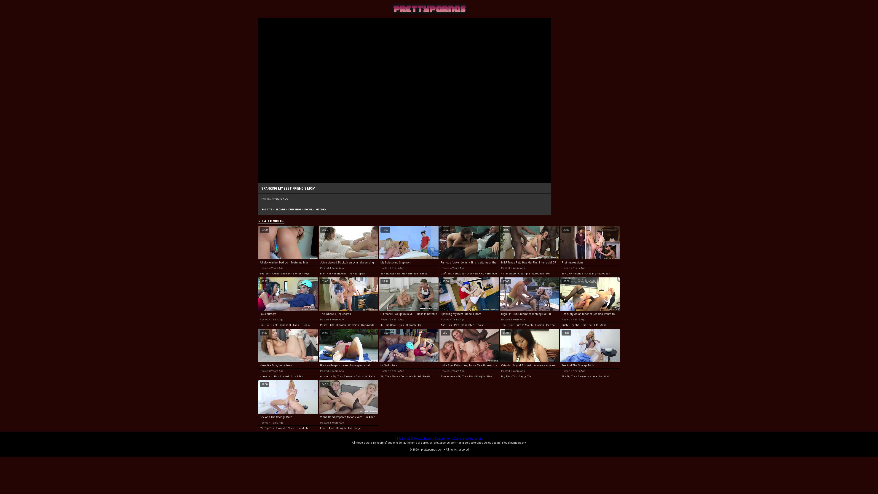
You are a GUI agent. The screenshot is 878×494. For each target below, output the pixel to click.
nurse (593, 376)
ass (443, 325)
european (360, 273)
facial (308, 209)
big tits (267, 209)
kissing (539, 325)
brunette (413, 273)
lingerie (359, 428)
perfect (550, 325)
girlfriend (446, 273)
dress (423, 273)
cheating (590, 273)
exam (323, 428)
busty (565, 325)
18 (330, 273)
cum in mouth (524, 325)
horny (263, 376)
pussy (323, 325)
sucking (460, 273)
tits (350, 273)
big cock (390, 325)
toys (306, 273)
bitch (323, 273)
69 (381, 273)
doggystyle (368, 325)
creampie (524, 273)
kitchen (321, 209)
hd (548, 273)
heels (306, 325)
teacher (575, 325)
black (274, 325)
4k (502, 273)
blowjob (479, 273)
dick (469, 273)
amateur (325, 376)
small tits (297, 376)
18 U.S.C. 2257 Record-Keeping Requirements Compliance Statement (439, 438)
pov (456, 325)
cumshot (294, 209)
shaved (284, 376)
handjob (604, 376)
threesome (448, 376)
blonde (280, 209)
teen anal (340, 273)
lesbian (286, 273)
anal (276, 273)
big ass (389, 273)
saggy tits (525, 376)
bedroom (265, 273)
